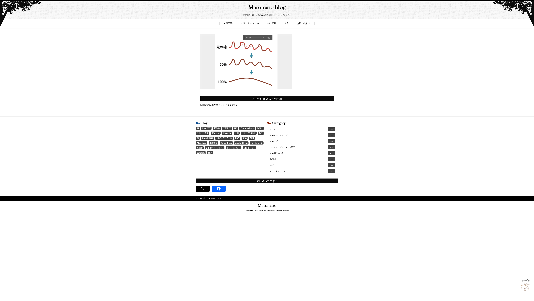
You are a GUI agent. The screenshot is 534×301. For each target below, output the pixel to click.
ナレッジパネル (249, 133)
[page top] (525, 285)
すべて (301, 129)
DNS (245, 138)
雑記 (301, 165)
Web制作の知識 (301, 153)
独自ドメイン (249, 148)
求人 (286, 23)
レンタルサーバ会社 (214, 148)
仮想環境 (201, 153)
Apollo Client (241, 143)
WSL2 (260, 128)
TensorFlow (226, 143)
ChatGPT (206, 128)
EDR (237, 138)
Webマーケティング (301, 135)
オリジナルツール (250, 23)
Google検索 (207, 138)
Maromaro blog (267, 8)
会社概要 (271, 23)
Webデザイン (301, 141)
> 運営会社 (200, 198)
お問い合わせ (303, 23)
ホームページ (257, 143)
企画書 (200, 148)
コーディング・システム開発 (301, 147)
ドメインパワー (233, 148)
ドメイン (216, 133)
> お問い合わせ (215, 198)
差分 (210, 153)
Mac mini (227, 133)
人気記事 (228, 23)
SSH (252, 138)
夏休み (217, 128)
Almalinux (201, 143)
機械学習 (213, 143)
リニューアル (202, 133)
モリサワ (227, 128)
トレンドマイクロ (224, 138)
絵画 (237, 133)
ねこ (261, 133)
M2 (235, 128)
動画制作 (301, 159)
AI (198, 128)
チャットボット (247, 128)
